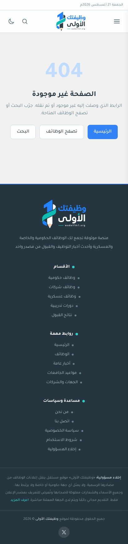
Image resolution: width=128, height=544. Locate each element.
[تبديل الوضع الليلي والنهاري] (11, 21)
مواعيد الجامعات (62, 373)
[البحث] (25, 21)
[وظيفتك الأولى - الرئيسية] (71, 21)
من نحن (62, 412)
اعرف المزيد (20, 500)
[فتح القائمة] (117, 21)
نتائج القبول (62, 315)
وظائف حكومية (61, 278)
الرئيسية (103, 131)
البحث (23, 131)
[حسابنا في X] (64, 532)
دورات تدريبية (62, 306)
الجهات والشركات (62, 382)
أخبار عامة (61, 364)
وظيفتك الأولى (46, 519)
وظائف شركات (62, 287)
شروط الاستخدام (61, 440)
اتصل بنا (62, 421)
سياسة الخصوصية (62, 431)
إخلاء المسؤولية (62, 449)
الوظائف (62, 354)
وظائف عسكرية (62, 297)
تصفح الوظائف (61, 131)
